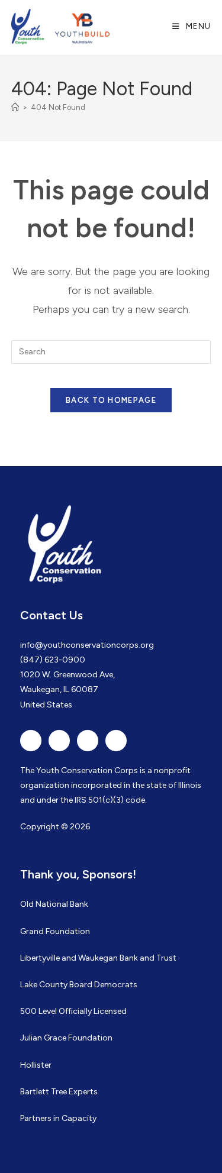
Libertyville (40, 958)
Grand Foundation (55, 931)
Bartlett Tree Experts (59, 1092)
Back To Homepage (111, 400)
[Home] (15, 107)
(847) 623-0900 (52, 660)
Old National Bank (54, 904)
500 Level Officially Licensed (73, 1011)
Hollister (36, 1065)
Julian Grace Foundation (66, 1038)
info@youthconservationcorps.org (87, 645)
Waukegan (98, 958)
